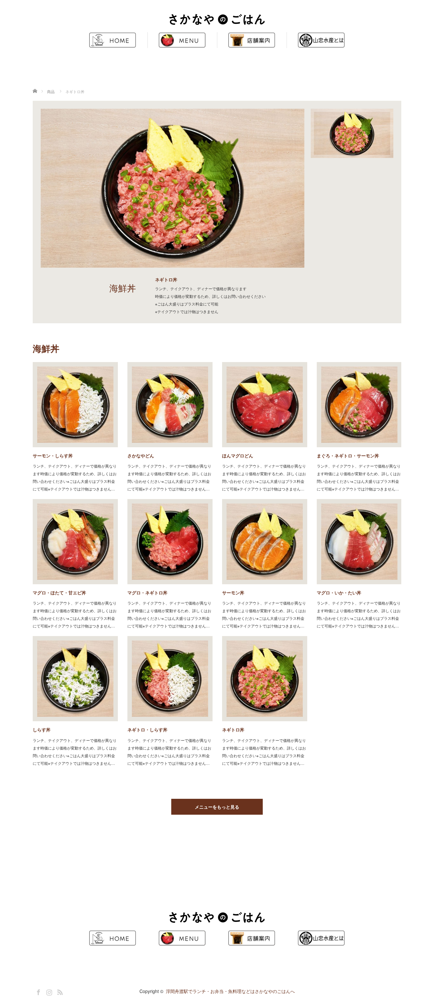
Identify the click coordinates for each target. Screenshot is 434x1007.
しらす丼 (42, 729)
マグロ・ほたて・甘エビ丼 (59, 592)
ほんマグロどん (237, 455)
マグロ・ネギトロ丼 (147, 592)
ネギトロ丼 (233, 729)
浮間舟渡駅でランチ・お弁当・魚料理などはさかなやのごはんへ (230, 991)
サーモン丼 (233, 592)
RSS (59, 991)
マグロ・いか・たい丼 (339, 592)
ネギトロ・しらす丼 (147, 729)
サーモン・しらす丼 (53, 455)
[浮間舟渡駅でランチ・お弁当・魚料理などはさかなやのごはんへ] (217, 20)
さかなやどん (140, 455)
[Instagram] (48, 991)
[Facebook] (37, 991)
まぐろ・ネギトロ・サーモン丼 (348, 455)
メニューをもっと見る (217, 807)
